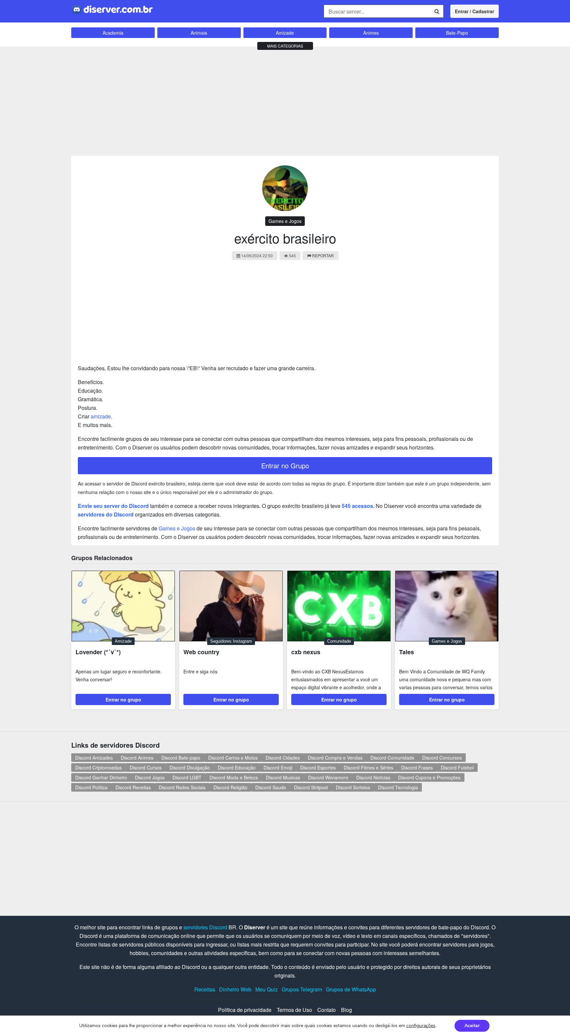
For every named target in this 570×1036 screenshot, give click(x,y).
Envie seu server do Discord (113, 506)
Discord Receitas (133, 787)
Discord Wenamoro (328, 777)
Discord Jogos (150, 777)
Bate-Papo (457, 32)
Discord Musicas (283, 777)
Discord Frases (417, 767)
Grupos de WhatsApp (351, 989)
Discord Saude (270, 787)
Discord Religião (230, 787)
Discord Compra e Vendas (335, 757)
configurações (420, 1026)
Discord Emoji (278, 767)
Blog (346, 1010)
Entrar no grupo (123, 699)
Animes (371, 32)
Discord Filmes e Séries (368, 767)
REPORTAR (323, 255)
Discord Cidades (283, 757)
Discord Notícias (373, 777)
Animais (199, 32)
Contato (326, 1010)
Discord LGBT (187, 777)
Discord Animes (137, 757)
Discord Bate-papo (180, 757)
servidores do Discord (106, 514)
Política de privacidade (244, 1010)
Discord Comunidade (392, 757)
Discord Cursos (146, 767)
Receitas (204, 989)
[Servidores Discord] (112, 9)
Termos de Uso (294, 1010)
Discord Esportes (318, 767)
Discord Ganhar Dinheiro (101, 777)
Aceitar (472, 1025)
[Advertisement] (285, 99)
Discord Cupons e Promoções (429, 777)
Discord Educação (237, 767)
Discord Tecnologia (398, 787)
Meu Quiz (266, 989)
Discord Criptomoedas (98, 767)
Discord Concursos (442, 757)
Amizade (285, 32)
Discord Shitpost (311, 787)
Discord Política (91, 787)
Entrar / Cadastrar (474, 11)
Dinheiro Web (235, 989)
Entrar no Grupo (285, 465)
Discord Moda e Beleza (233, 777)
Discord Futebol (457, 767)
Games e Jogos (285, 221)
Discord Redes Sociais (182, 787)
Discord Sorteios (353, 787)
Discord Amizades (94, 757)
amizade (101, 416)
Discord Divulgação (190, 767)
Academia (113, 32)
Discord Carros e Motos (233, 757)
